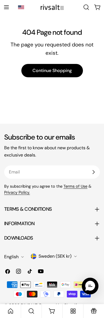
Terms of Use (75, 186)
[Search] (86, 7)
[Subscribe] (93, 172)
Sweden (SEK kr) (55, 256)
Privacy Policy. (17, 192)
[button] (22, 7)
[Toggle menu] (6, 7)
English (11, 257)
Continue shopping (52, 70)
